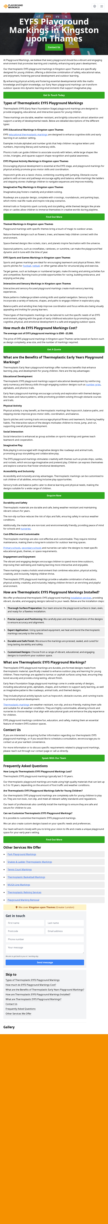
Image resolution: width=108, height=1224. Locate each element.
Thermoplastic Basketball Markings (26, 877)
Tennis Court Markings (20, 869)
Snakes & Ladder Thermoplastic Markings (30, 861)
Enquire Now (54, 495)
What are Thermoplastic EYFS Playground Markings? (33, 999)
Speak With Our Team (54, 758)
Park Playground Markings (22, 854)
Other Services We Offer (18, 1013)
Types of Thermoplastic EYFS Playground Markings (33, 980)
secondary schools (31, 547)
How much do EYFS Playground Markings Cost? (31, 984)
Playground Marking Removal (23, 900)
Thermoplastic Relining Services (24, 892)
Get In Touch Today (54, 95)
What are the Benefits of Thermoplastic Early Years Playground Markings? (45, 989)
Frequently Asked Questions (21, 1008)
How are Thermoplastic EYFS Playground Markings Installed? (38, 994)
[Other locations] (95, 6)
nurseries (26, 528)
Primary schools (12, 547)
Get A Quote (54, 349)
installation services (80, 597)
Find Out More (54, 216)
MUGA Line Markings (19, 884)
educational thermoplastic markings (28, 134)
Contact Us (54, 47)
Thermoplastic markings (16, 704)
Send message (45, 962)
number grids (93, 384)
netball (36, 265)
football (27, 265)
